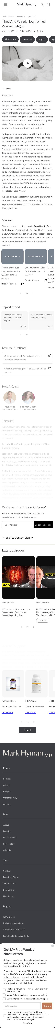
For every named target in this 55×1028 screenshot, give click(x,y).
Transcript (27, 39)
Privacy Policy (27, 1023)
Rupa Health (40, 226)
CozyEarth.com (32, 280)
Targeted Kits (9, 883)
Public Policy (8, 844)
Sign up (47, 1006)
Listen (13, 39)
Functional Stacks (11, 877)
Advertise (7, 850)
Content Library (8, 16)
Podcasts (21, 16)
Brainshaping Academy (13, 923)
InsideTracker (30, 230)
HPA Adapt (31, 700)
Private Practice (10, 837)
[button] (6, 4)
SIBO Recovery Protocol (14, 929)
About (6, 825)
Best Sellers (8, 890)
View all (27, 730)
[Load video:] (27, 63)
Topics (42, 39)
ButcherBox (13, 230)
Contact (7, 804)
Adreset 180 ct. (9, 700)
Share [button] (8, 88)
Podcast (6, 779)
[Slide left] (20, 294)
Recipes (6, 791)
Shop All (7, 871)
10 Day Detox (9, 917)
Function (7, 831)
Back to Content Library (19, 537)
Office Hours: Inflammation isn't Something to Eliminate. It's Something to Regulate (16, 612)
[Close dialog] (52, 945)
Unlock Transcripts (43, 525)
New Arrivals (8, 896)
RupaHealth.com (8, 283)
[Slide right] (33, 294)
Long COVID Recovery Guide (16, 936)
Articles (6, 785)
